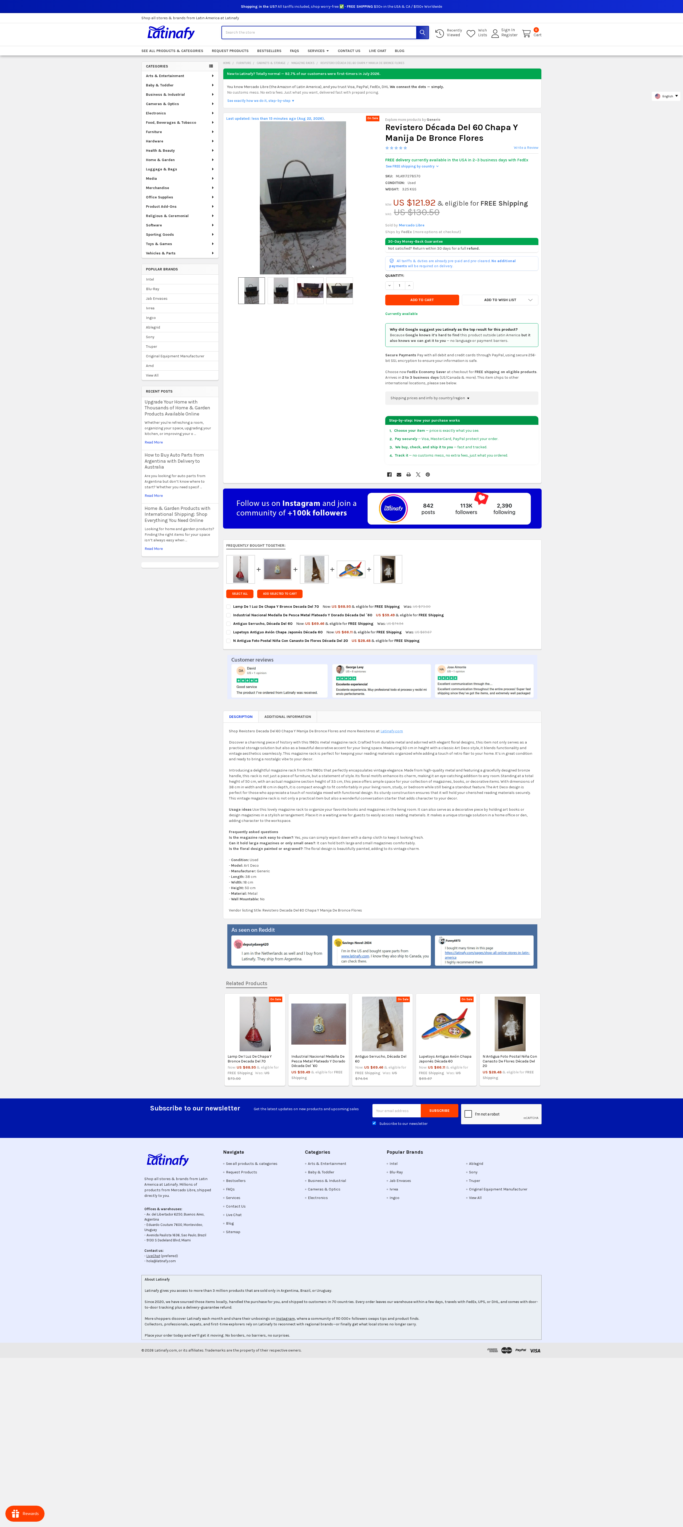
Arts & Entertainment (165, 76)
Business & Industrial (165, 94)
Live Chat (377, 51)
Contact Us (349, 51)
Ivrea (150, 308)
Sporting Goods (160, 234)
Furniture (154, 132)
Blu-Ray (152, 289)
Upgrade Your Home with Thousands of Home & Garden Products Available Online (177, 408)
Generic (433, 120)
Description (241, 716)
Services (316, 51)
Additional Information (287, 716)
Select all (240, 593)
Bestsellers (269, 51)
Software (154, 225)
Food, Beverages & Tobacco (171, 122)
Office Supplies (159, 197)
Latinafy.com (391, 731)
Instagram (285, 1318)
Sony (150, 337)
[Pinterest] (428, 474)
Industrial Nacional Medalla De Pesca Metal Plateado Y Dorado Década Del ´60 (318, 1061)
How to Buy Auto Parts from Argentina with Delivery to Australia (174, 461)
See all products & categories (172, 51)
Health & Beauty (160, 150)
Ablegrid (153, 327)
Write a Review (526, 147)
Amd (150, 365)
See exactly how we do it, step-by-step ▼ (261, 101)
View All (152, 375)
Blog (399, 51)
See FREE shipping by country (412, 166)
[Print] (408, 474)
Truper (151, 346)
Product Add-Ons (161, 206)
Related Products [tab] (246, 983)
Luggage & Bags (161, 169)
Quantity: (394, 275)
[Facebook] (389, 474)
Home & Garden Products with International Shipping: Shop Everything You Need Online (178, 514)
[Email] (399, 474)
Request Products (230, 51)
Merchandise (157, 188)
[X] (418, 474)
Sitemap (233, 1232)
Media (151, 178)
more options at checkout (437, 232)
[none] (302, 197)
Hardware (154, 141)
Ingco (151, 317)
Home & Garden (160, 160)
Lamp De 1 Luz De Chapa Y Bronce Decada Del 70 (250, 1059)
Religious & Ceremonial (167, 216)
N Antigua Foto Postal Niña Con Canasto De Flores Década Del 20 (510, 1061)
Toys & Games (159, 244)
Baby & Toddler (160, 85)
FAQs (294, 51)
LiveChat (153, 1256)
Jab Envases (157, 298)
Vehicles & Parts (161, 253)
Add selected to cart (280, 593)
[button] (500, 300)
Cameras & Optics (162, 104)
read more (154, 442)
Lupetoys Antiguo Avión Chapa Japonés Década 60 (445, 1059)
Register (509, 35)
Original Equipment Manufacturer (175, 356)
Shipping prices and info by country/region (428, 398)
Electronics (156, 113)
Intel (150, 279)
